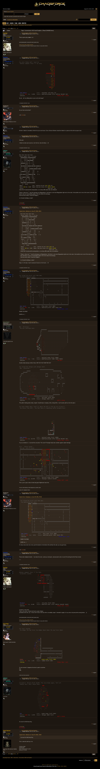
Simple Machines (55, 764)
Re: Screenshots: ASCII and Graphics (29, 33)
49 (8, 28)
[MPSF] (5, 54)
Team (15, 23)
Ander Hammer (6, 730)
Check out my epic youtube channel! (26, 44)
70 (17, 28)
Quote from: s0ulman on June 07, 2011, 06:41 (30, 211)
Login (19, 23)
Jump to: (81, 760)
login (8, 11)
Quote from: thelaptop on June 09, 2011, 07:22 (31, 497)
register (12, 11)
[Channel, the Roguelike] (5, 343)
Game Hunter (6, 322)
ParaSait (5, 33)
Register (24, 23)
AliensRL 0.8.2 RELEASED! (12, 19)
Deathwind (5, 106)
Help (7, 23)
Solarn (4, 126)
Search (12, 23)
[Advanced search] (76, 19)
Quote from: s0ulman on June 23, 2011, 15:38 (30, 734)
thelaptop (5, 57)
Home (4, 23)
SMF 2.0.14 (44, 764)
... (7, 28)
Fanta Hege (6, 623)
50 (10, 28)
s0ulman (5, 150)
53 (14, 28)
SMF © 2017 (49, 764)
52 (13, 28)
